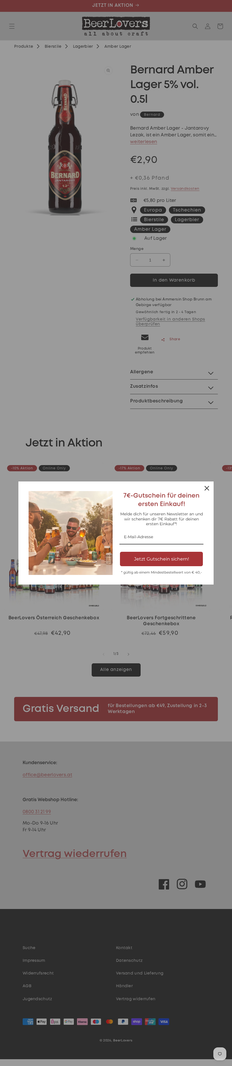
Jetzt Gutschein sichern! (161, 559)
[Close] (207, 488)
